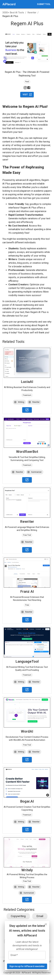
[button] (19, 402)
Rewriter (31, 12)
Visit (25, 94)
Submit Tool (43, 4)
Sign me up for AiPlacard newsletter (27, 966)
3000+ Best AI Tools (13, 12)
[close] (46, 924)
